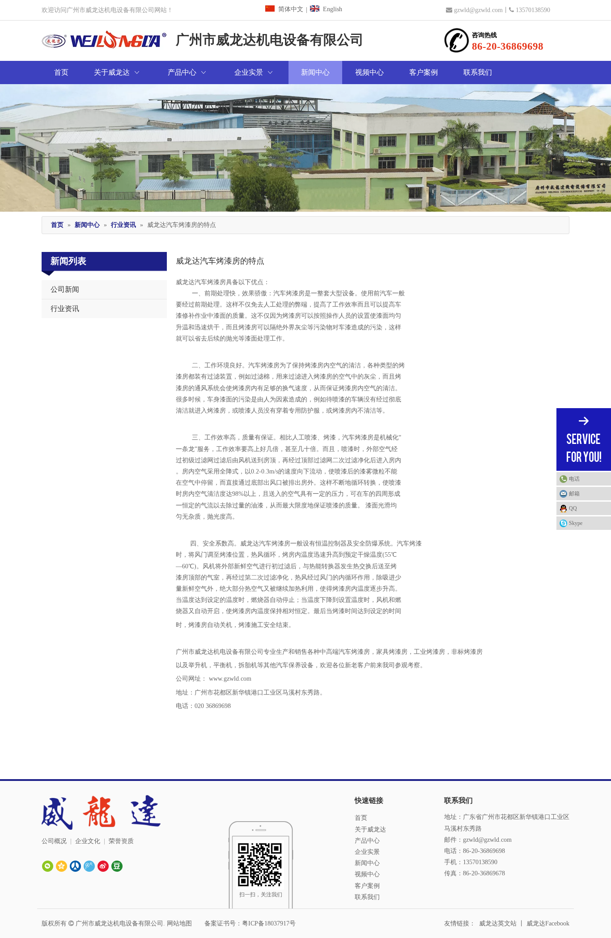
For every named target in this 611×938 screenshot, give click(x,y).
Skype (575, 523)
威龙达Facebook (547, 923)
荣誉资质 (121, 841)
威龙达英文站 (498, 923)
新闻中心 (367, 863)
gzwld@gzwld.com (478, 10)
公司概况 (54, 841)
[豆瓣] (117, 866)
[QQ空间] (61, 866)
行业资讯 (65, 308)
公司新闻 (65, 289)
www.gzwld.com (230, 678)
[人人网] (75, 866)
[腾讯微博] (89, 866)
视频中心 (367, 874)
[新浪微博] (103, 866)
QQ (573, 508)
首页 (361, 817)
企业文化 (87, 841)
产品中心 (367, 840)
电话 (574, 479)
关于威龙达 (370, 829)
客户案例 (367, 886)
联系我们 (367, 897)
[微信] (47, 866)
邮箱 (574, 493)
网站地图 (179, 923)
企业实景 (367, 851)
